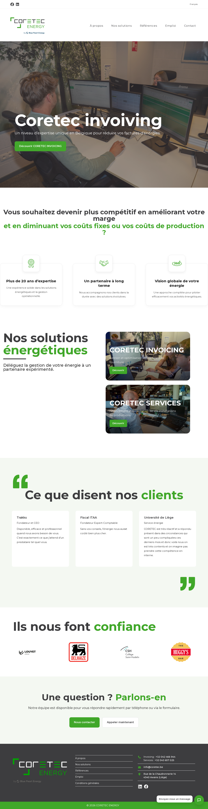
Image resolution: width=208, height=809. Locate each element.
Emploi (79, 776)
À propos (80, 758)
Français (194, 4)
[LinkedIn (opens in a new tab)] (17, 4)
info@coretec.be (153, 767)
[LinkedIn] (140, 788)
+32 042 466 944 (165, 756)
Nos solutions (83, 764)
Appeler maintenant (120, 722)
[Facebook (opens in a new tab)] (12, 4)
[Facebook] (146, 788)
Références (81, 770)
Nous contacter (84, 722)
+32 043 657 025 (164, 760)
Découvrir (118, 370)
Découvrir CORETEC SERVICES (39, 148)
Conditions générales (87, 783)
